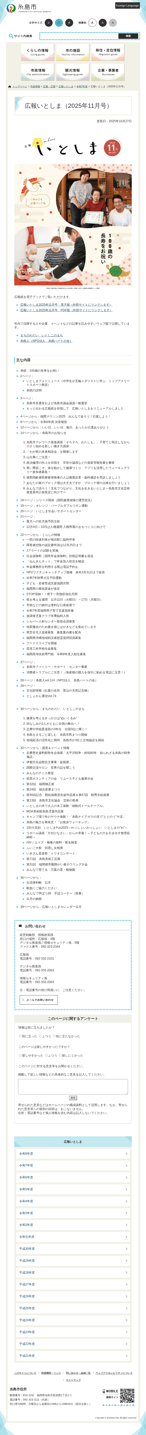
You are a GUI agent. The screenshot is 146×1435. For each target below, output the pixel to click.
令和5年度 (26, 1189)
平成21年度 (27, 1355)
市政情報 (35, 86)
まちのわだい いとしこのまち (41, 335)
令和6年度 (26, 1177)
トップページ (19, 86)
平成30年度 (27, 1248)
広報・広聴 (49, 86)
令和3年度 (26, 1213)
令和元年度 (26, 1236)
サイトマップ (73, 1380)
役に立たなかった (68, 1036)
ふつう (46, 1036)
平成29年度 (27, 1260)
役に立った (29, 1036)
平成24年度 (27, 1320)
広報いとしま (66, 86)
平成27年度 (27, 1284)
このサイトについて (25, 1373)
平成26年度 (27, 1296)
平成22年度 (27, 1343)
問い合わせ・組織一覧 (78, 1373)
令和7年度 (82, 86)
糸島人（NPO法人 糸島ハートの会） (46, 340)
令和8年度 (26, 1153)
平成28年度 (27, 1272)
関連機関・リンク (51, 1373)
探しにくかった (72, 1055)
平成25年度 (27, 1308)
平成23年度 (27, 1332)
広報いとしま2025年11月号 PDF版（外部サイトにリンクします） (66, 310)
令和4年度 (26, 1201)
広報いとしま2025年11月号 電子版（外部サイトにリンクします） (66, 304)
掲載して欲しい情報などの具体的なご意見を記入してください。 (62, 1074)
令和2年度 (26, 1224)
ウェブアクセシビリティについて (114, 1373)
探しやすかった (32, 1055)
